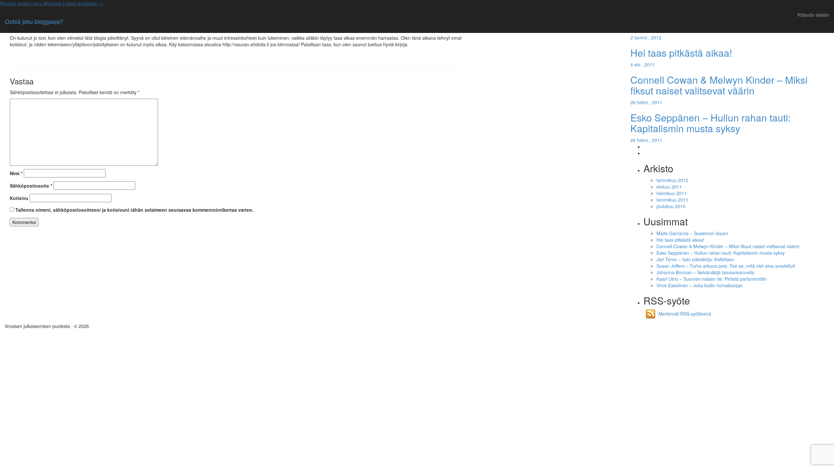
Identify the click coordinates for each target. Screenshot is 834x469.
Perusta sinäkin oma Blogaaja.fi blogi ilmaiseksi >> (52, 3)
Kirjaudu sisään (813, 14)
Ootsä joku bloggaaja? (34, 21)
